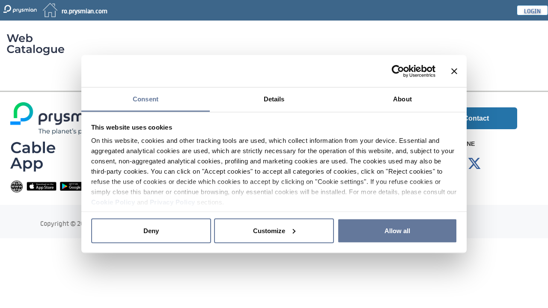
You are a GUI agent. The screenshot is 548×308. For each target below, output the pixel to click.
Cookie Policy (113, 202)
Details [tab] (274, 99)
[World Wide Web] (16, 186)
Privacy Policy (172, 202)
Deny (151, 230)
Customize (269, 230)
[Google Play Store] (75, 186)
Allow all (397, 230)
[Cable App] (32, 156)
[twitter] (474, 164)
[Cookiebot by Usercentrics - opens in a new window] (397, 71)
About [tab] (402, 99)
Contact (476, 118)
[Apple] (42, 186)
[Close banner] (454, 71)
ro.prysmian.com (84, 10)
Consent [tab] (145, 99)
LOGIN (532, 10)
